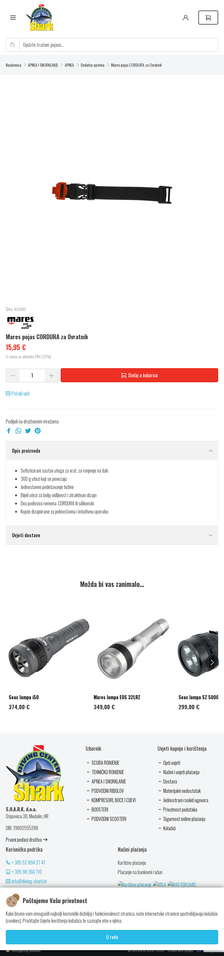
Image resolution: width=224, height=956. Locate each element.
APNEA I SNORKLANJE (43, 65)
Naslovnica (13, 65)
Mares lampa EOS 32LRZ (117, 697)
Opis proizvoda (26, 450)
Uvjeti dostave (26, 535)
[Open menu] (13, 18)
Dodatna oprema (92, 65)
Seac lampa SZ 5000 (198, 697)
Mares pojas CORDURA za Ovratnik (136, 65)
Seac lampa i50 (24, 697)
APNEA (69, 65)
